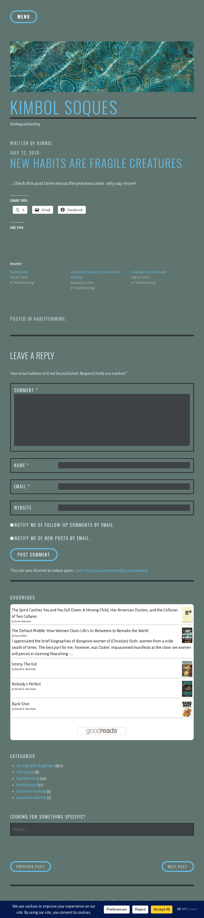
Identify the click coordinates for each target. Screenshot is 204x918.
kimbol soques (64, 106)
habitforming (49, 319)
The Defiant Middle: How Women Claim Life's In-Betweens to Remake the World (80, 631)
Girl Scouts (25, 772)
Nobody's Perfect (26, 684)
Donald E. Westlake (25, 669)
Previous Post (33, 866)
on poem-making (31, 791)
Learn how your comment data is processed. (111, 570)
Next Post (181, 866)
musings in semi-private (148, 272)
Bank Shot (20, 704)
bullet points (19, 272)
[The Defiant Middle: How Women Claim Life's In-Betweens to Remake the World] (187, 641)
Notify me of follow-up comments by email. (64, 525)
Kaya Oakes (21, 635)
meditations (26, 785)
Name (21, 465)
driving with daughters (35, 766)
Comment (26, 390)
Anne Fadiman (23, 621)
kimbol (45, 143)
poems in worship (31, 797)
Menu (24, 17)
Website (23, 507)
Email (22, 486)
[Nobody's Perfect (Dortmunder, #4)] (187, 696)
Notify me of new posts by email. (52, 538)
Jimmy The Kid (24, 664)
